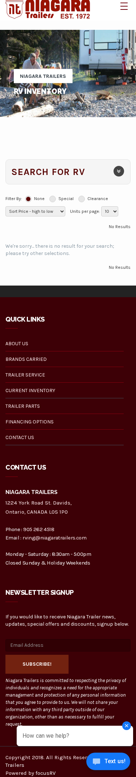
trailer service (25, 375)
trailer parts (22, 406)
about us (16, 343)
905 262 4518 (38, 529)
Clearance (97, 198)
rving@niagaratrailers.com (54, 537)
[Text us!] (108, 762)
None (39, 198)
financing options (29, 422)
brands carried (26, 359)
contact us (19, 437)
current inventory (30, 390)
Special (66, 198)
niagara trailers (43, 76)
